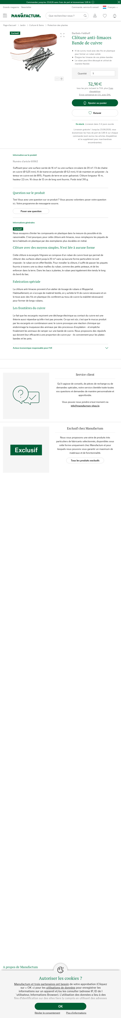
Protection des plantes (58, 25)
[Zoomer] (61, 79)
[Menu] (5, 15)
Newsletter (26, 7)
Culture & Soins (36, 25)
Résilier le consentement (47, 1012)
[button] (62, 35)
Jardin (23, 25)
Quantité (82, 73)
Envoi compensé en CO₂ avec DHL (95, 94)
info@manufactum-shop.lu (85, 405)
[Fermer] (119, 2)
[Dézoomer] (57, 79)
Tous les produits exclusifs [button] (85, 460)
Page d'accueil (9, 25)
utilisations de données (60, 987)
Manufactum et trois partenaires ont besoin (41, 984)
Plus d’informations (76, 1012)
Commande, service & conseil (85, 7)
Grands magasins (11, 7)
